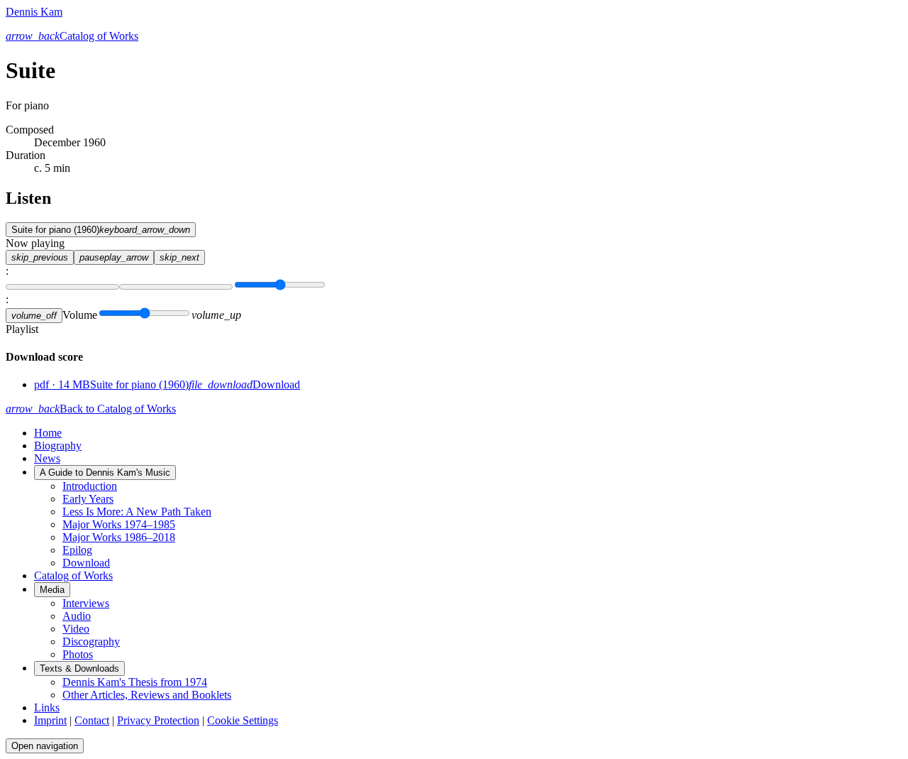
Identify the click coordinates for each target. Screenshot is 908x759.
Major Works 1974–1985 (118, 524)
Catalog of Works (73, 575)
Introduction (89, 486)
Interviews (85, 603)
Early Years (88, 499)
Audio (76, 616)
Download (86, 563)
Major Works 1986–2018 (118, 537)
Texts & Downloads (79, 668)
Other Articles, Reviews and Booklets (146, 695)
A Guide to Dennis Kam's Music (105, 472)
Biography (58, 445)
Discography (91, 641)
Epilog (77, 550)
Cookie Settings (242, 720)
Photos (77, 654)
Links (47, 707)
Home (48, 433)
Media (52, 589)
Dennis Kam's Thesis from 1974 (134, 682)
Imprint (50, 720)
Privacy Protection (158, 720)
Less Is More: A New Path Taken (136, 512)
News (47, 458)
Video (75, 629)
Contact (91, 720)
